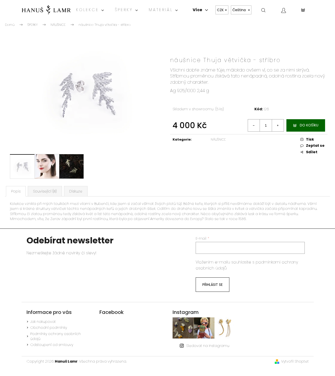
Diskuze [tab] (75, 191)
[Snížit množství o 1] (254, 125)
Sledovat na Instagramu (207, 345)
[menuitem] (90, 10)
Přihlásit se (212, 284)
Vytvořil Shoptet (295, 361)
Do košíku (309, 125)
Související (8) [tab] (45, 191)
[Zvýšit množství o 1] (278, 125)
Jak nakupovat (43, 321)
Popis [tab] (16, 191)
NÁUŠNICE (218, 139)
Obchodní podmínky (48, 327)
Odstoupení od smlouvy (51, 344)
